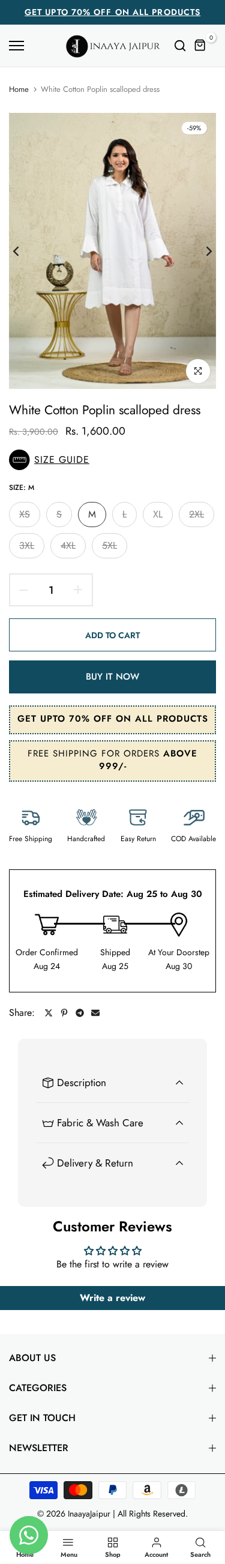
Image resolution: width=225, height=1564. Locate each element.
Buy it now (112, 676)
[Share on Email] (95, 1013)
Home (19, 89)
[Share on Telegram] (80, 1013)
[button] (112, 460)
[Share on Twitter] (48, 1013)
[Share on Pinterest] (64, 1013)
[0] (200, 45)
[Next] (201, 251)
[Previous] (24, 251)
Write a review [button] (112, 1298)
